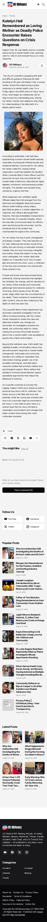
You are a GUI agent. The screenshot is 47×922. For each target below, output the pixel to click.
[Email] (30, 438)
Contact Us (18, 892)
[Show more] (37, 438)
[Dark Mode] (38, 4)
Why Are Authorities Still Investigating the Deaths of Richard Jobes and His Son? (30, 551)
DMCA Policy (8, 900)
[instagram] (26, 852)
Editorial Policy (23, 900)
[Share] (42, 65)
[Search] (43, 4)
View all (24, 449)
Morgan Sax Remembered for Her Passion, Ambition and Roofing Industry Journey (29, 567)
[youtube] (5, 852)
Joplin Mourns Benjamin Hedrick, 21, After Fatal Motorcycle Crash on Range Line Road (30, 618)
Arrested (28, 868)
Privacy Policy (31, 892)
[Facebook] (11, 438)
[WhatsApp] (24, 438)
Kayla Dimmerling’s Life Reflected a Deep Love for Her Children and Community (29, 636)
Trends (12, 16)
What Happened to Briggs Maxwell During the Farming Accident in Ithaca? (35, 750)
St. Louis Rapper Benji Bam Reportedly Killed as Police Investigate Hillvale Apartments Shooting (29, 653)
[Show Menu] (3, 4)
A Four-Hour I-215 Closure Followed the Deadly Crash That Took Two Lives (11, 781)
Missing (27, 873)
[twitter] (19, 852)
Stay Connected (17, 915)
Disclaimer (7, 896)
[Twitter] (18, 438)
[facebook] (12, 852)
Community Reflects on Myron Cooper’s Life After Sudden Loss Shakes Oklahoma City (29, 687)
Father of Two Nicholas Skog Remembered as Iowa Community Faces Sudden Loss (30, 601)
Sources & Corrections (12, 904)
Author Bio (30, 904)
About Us (6, 892)
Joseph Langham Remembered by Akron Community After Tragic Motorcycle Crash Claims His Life (29, 584)
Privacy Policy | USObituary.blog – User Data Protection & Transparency (27, 704)
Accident (6, 868)
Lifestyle (6, 873)
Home (4, 16)
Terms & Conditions (22, 896)
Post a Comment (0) (23, 490)
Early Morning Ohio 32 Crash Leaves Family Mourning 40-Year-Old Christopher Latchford (34, 781)
